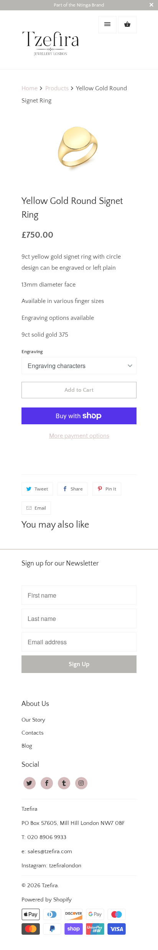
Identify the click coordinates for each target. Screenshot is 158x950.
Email (40, 508)
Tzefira (50, 885)
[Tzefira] (52, 39)
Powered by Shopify (46, 899)
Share (77, 489)
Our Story (33, 720)
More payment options (79, 435)
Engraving (32, 351)
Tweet (41, 489)
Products (57, 88)
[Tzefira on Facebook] (47, 783)
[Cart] (127, 24)
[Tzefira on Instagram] (81, 783)
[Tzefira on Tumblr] (64, 783)
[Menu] (107, 24)
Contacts (32, 733)
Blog (26, 746)
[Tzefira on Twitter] (29, 783)
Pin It (110, 489)
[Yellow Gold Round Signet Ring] (79, 148)
